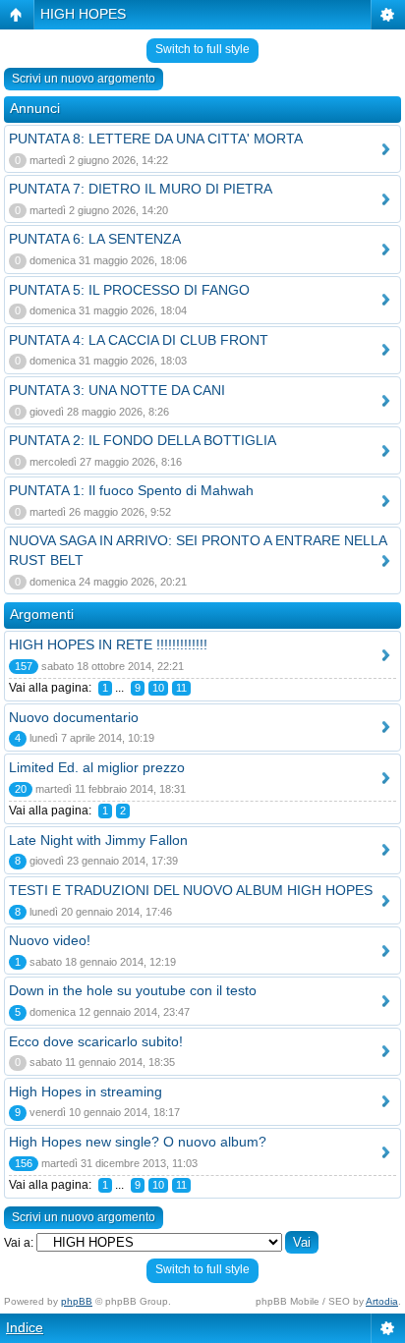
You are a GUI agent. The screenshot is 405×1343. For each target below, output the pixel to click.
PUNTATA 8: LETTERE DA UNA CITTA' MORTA (156, 138)
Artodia (382, 1301)
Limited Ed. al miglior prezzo (97, 767)
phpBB (76, 1301)
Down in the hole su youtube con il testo (133, 990)
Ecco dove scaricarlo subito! (96, 1041)
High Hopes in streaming (85, 1091)
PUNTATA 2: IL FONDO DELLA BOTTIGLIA (142, 440)
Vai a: (18, 1243)
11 (181, 688)
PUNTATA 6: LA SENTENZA (95, 239)
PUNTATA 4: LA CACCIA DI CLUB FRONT (138, 340)
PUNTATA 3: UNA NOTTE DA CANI (117, 390)
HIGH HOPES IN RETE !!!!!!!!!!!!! (108, 644)
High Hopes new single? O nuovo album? (137, 1141)
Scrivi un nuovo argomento (83, 78)
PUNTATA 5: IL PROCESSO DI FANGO (129, 290)
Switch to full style (202, 49)
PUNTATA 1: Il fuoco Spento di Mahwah (131, 490)
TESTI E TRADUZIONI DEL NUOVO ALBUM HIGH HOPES (191, 890)
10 (158, 688)
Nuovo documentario (74, 717)
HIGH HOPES (83, 14)
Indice (24, 1327)
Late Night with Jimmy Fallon (98, 840)
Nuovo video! (49, 940)
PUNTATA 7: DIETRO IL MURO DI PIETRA (140, 188)
